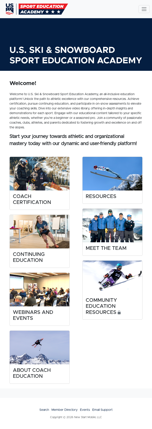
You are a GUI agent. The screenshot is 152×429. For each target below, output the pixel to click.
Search (44, 409)
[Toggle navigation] (144, 9)
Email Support (102, 409)
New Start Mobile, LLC (88, 417)
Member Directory (64, 409)
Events (85, 409)
